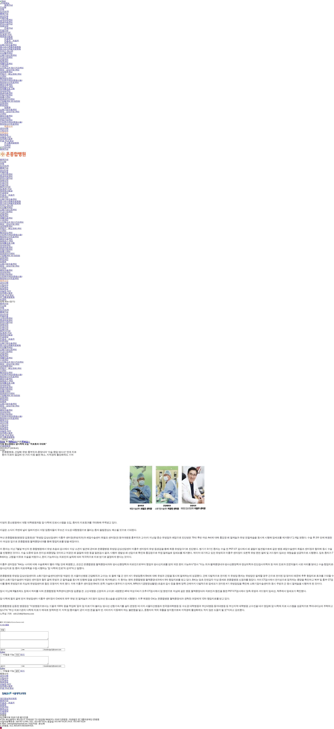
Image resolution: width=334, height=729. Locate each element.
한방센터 (4, 105)
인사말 (3, 7)
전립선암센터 (6, 95)
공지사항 (4, 128)
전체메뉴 (4, 3)
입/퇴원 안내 (5, 34)
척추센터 (4, 61)
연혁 (2, 9)
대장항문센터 (6, 72)
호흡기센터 (5, 97)
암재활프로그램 (7, 89)
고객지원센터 (6, 20)
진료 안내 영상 (7, 141)
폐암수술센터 (6, 84)
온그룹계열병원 (11, 143)
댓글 (2, 630)
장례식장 (4, 26)
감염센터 (4, 103)
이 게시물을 (4, 625)
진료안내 (8, 28)
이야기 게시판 (6, 51)
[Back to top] (1, 728)
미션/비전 (4, 11)
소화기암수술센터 (8, 45)
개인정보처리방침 (8, 698)
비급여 (7, 145)
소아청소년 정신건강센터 (11, 68)
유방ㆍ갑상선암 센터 (9, 70)
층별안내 (4, 13)
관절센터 (4, 59)
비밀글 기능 (9, 654)
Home (2, 442)
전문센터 (8, 43)
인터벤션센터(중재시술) (11, 80)
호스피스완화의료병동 (10, 47)
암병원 (7, 107)
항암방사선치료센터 (9, 82)
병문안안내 (5, 32)
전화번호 (4, 18)
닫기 (22, 654)
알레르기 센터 (6, 86)
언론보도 (4, 132)
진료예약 (8, 38)
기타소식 (4, 130)
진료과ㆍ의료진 (11, 41)
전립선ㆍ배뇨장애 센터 (10, 74)
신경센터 (4, 66)
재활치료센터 (6, 64)
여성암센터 (5, 91)
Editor (2, 652)
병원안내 (8, 5)
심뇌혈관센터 (6, 53)
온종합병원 (5, 446)
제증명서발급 (6, 36)
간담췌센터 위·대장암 (10, 101)
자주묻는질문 (6, 139)
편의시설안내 (6, 24)
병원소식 (8, 126)
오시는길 (4, 15)
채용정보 (4, 134)
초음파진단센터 (7, 99)
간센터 (3, 76)
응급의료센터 (6, 22)
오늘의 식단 (5, 137)
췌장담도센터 (6, 78)
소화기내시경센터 (8, 55)
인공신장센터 (6, 57)
